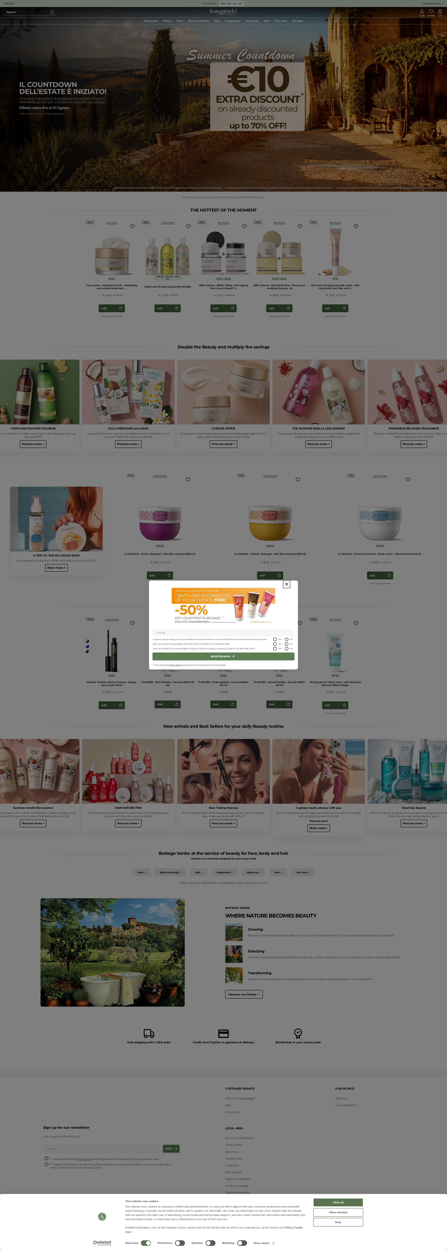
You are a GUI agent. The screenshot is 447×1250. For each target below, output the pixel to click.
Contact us (232, 1112)
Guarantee (232, 1165)
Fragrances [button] (233, 21)
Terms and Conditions (239, 1138)
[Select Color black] (87, 641)
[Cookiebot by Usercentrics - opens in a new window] (102, 1243)
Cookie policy (234, 1158)
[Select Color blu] (87, 646)
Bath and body (169, 872)
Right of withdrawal (238, 1179)
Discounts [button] (151, 21)
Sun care (301, 872)
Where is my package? (240, 1098)
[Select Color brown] (87, 651)
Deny (338, 1222)
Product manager (237, 1185)
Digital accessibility (237, 1192)
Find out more (31, 115)
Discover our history (243, 994)
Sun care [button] (281, 21)
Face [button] (179, 21)
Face (140, 872)
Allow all (338, 1202)
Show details (261, 1243)
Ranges (297, 21)
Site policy (232, 1151)
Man (277, 872)
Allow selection (338, 1212)
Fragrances (223, 872)
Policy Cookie (294, 1227)
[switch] (180, 1243)
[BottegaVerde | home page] (223, 12)
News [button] (167, 21)
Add (104, 308)
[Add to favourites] (132, 226)
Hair (197, 872)
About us (341, 1098)
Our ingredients (345, 1105)
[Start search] (52, 12)
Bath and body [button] (198, 21)
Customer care (432, 3)
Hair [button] (217, 21)
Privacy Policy (175, 665)
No (291, 639)
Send (169, 1148)
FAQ (228, 1105)
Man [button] (267, 21)
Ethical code (233, 1172)
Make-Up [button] (252, 21)
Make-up (252, 872)
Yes (280, 639)
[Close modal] (286, 584)
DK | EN (9, 3)
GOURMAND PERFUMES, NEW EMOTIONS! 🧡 (62, 85)
